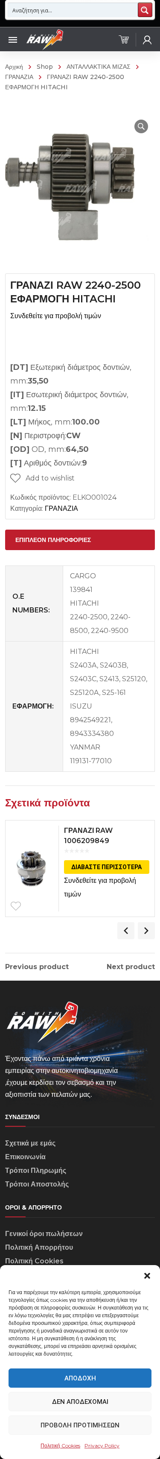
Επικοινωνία (25, 1157)
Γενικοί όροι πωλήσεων (44, 1234)
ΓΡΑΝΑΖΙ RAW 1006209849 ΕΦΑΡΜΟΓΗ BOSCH (98, 840)
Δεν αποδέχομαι (80, 1402)
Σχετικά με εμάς (30, 1143)
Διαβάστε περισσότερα (106, 867)
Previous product (37, 967)
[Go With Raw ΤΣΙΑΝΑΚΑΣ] (44, 39)
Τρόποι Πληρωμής (35, 1170)
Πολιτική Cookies (60, 1445)
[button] (147, 1275)
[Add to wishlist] (16, 906)
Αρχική (14, 66)
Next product (131, 967)
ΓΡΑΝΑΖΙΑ (61, 508)
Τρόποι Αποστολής (37, 1184)
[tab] (80, 540)
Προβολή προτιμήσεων (80, 1425)
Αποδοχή (80, 1378)
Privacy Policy (101, 1445)
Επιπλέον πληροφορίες (53, 540)
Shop (45, 66)
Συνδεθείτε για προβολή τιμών (55, 316)
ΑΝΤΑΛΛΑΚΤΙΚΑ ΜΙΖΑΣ (99, 66)
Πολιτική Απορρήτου (39, 1247)
